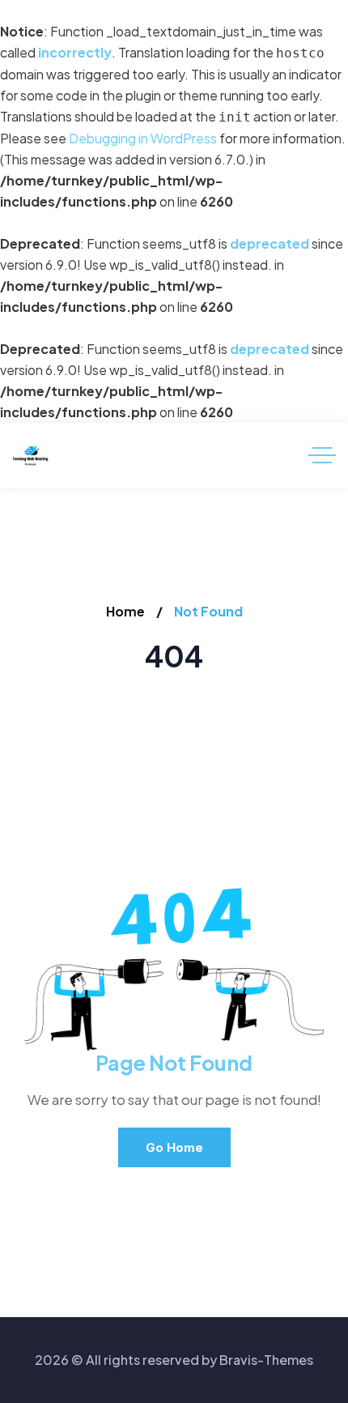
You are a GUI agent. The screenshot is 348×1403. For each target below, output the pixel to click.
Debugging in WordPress (143, 138)
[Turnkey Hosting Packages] (30, 455)
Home (125, 611)
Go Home (174, 1147)
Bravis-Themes (266, 1359)
